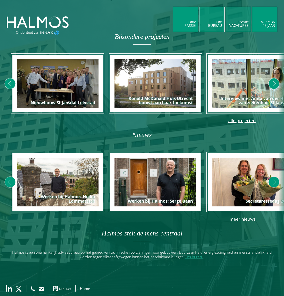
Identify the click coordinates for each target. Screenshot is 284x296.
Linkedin (9, 288)
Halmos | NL (38, 22)
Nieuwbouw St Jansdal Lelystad (63, 102)
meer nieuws (243, 219)
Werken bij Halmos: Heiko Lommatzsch (68, 198)
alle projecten (242, 120)
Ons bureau (194, 257)
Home (85, 288)
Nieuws (65, 288)
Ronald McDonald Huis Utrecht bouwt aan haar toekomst (160, 100)
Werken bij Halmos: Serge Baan (160, 201)
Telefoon (33, 288)
